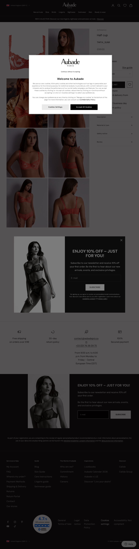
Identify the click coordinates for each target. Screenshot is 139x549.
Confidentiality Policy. (87, 100)
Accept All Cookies (84, 107)
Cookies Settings (55, 107)
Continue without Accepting (70, 72)
